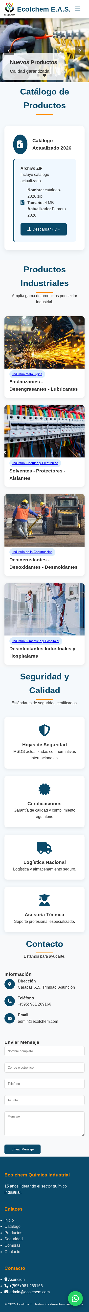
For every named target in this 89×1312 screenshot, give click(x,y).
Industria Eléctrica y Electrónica (35, 463)
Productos (13, 1233)
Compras (12, 1245)
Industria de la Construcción (32, 552)
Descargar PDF (45, 229)
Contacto (12, 1252)
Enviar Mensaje (22, 1149)
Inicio (9, 1220)
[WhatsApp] (75, 1298)
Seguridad (13, 1239)
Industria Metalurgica (27, 374)
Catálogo (12, 1226)
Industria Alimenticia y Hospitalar (35, 641)
